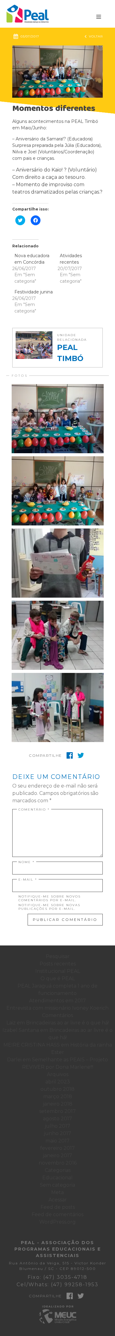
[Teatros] (58, 635)
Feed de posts (57, 1207)
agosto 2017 (57, 1119)
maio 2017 (57, 1141)
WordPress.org (57, 1222)
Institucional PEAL (57, 971)
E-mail (27, 880)
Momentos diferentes (53, 108)
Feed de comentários (57, 1214)
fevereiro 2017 (57, 1148)
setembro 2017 (57, 1111)
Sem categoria (57, 1185)
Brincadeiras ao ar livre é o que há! (67, 1023)
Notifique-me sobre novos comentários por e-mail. (49, 898)
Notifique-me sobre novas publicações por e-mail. (49, 907)
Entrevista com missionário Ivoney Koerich (57, 1008)
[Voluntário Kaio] (58, 563)
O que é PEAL (57, 978)
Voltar (94, 36)
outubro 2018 (57, 1089)
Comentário (34, 809)
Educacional (57, 1178)
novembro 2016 (58, 1163)
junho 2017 (57, 1133)
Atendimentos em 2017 (57, 1001)
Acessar (57, 1200)
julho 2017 (57, 1126)
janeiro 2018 (57, 1104)
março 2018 (57, 1096)
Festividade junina (33, 292)
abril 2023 (57, 1082)
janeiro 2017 (57, 1155)
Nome (26, 862)
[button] (57, 71)
